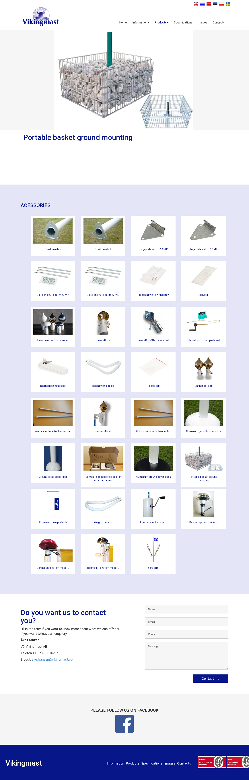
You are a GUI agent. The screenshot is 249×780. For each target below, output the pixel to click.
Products (161, 22)
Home (123, 22)
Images (202, 22)
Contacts (219, 22)
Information (139, 22)
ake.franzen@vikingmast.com (53, 659)
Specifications (183, 22)
